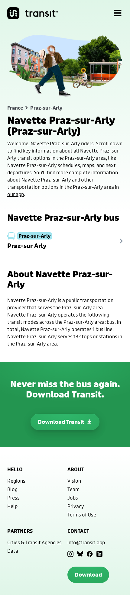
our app (15, 194)
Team (73, 489)
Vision (74, 481)
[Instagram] (70, 554)
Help (12, 506)
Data (12, 551)
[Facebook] (90, 554)
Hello (15, 469)
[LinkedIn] (99, 554)
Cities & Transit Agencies (34, 542)
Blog (12, 489)
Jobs (72, 497)
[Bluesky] (80, 554)
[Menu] (117, 13)
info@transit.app (86, 542)
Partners (20, 531)
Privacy (75, 506)
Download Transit (61, 422)
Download (88, 574)
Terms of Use (81, 514)
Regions (16, 481)
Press (13, 497)
